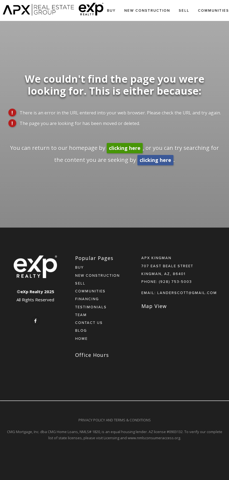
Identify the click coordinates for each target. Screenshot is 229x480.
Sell (184, 10)
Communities (213, 10)
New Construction (147, 10)
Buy (111, 10)
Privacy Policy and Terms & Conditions (114, 419)
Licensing (111, 437)
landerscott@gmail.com (187, 292)
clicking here (124, 148)
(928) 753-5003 (175, 281)
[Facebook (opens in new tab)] (35, 320)
